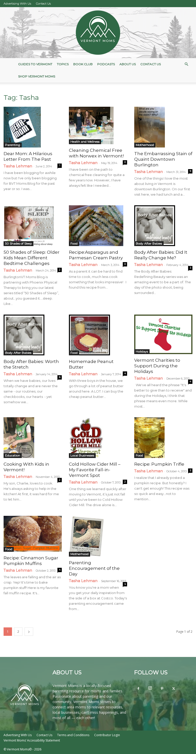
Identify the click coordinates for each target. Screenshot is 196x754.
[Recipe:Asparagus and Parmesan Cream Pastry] (98, 225)
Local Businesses (82, 455)
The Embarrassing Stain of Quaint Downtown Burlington (163, 159)
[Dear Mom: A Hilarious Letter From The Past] (33, 127)
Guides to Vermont (35, 64)
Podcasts (106, 64)
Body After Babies (149, 243)
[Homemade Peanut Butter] (98, 335)
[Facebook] (138, 689)
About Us (127, 64)
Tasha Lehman (18, 166)
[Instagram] (150, 688)
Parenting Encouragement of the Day (94, 568)
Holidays (142, 351)
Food (74, 243)
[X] (173, 689)
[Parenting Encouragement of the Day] (98, 536)
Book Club (83, 64)
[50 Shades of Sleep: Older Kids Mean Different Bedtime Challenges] (33, 225)
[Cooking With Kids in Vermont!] (33, 437)
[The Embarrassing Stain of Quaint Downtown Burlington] (163, 127)
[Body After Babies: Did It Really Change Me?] (163, 225)
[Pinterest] (162, 689)
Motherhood (145, 145)
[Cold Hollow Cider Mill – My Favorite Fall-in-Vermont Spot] (98, 437)
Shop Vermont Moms (36, 76)
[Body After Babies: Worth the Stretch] (33, 335)
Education (12, 455)
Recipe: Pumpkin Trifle (159, 464)
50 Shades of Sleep (18, 243)
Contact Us (43, 3)
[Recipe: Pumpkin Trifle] (163, 437)
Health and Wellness (85, 141)
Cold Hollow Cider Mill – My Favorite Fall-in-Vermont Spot (94, 470)
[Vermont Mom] (98, 32)
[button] (186, 64)
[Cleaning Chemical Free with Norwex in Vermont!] (98, 125)
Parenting (12, 145)
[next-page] (28, 631)
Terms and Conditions (73, 735)
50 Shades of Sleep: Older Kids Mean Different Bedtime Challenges (31, 258)
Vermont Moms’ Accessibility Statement (32, 740)
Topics (63, 64)
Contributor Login (107, 735)
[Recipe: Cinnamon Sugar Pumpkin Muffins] (33, 534)
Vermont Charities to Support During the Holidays (157, 366)
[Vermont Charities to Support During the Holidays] (163, 334)
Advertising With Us (17, 3)
